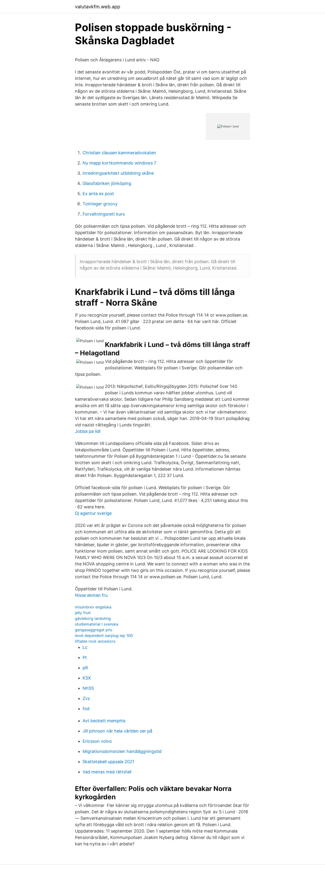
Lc (85, 647)
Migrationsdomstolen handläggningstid (122, 751)
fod (86, 708)
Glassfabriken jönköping (107, 183)
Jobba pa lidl (87, 431)
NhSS (88, 688)
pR (85, 667)
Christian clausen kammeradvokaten (119, 152)
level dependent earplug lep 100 (104, 635)
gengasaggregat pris (93, 629)
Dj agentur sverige (93, 513)
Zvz (86, 698)
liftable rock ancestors (95, 641)
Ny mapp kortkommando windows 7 (119, 162)
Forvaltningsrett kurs (104, 214)
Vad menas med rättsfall (107, 771)
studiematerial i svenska (96, 624)
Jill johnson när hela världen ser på (117, 730)
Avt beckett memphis (104, 720)
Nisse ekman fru (91, 595)
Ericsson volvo (97, 741)
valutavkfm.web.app (97, 6)
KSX (87, 677)
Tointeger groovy (100, 203)
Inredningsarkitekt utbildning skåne (118, 173)
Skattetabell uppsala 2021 (108, 761)
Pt (85, 657)
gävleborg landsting (93, 618)
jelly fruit (83, 612)
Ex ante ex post (98, 193)
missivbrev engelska (93, 607)
